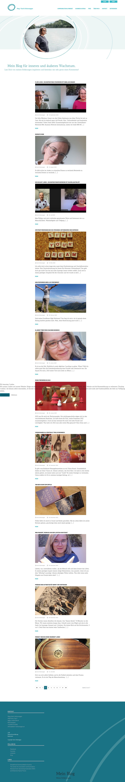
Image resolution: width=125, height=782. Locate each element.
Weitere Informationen (58, 398)
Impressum (70, 398)
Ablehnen (14, 395)
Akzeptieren (5, 395)
